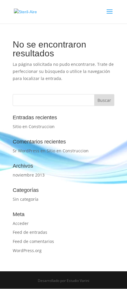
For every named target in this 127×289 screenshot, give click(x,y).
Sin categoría (25, 199)
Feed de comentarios (33, 241)
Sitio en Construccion (34, 126)
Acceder (21, 223)
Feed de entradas (30, 232)
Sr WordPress (26, 151)
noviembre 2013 (29, 175)
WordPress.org (27, 250)
